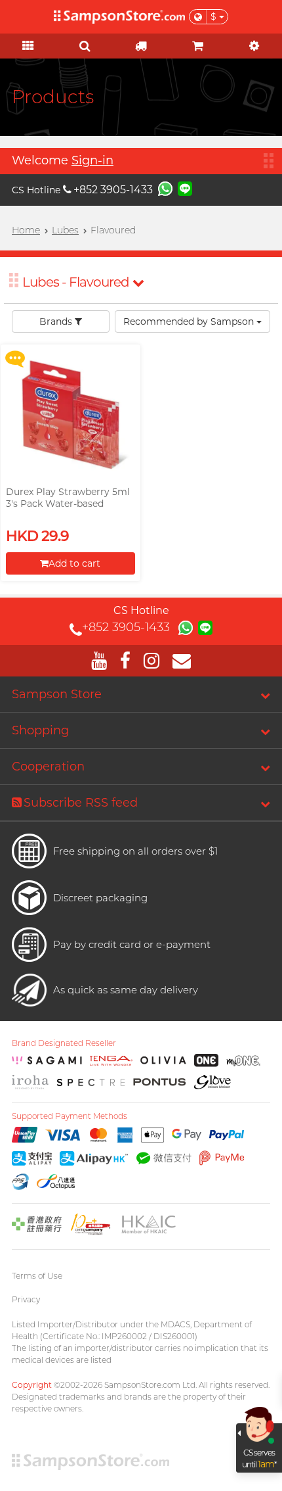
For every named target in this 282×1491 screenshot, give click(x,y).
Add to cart (74, 563)
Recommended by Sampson (189, 321)
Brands (57, 321)
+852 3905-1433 (113, 189)
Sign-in (92, 160)
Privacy (26, 1299)
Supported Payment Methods (69, 1116)
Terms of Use (37, 1276)
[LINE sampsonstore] (185, 188)
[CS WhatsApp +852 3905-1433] (165, 188)
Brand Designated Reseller (64, 1043)
